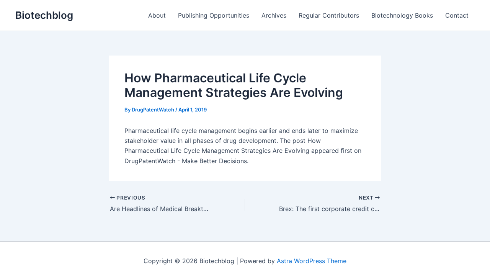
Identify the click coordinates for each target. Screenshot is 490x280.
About (157, 15)
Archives (273, 15)
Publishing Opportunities (213, 15)
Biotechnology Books (402, 15)
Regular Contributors (329, 15)
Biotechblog (44, 15)
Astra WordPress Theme (311, 261)
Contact (457, 15)
